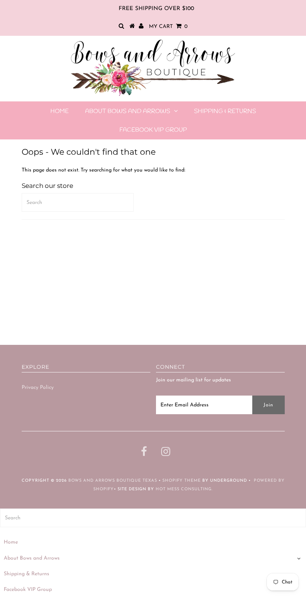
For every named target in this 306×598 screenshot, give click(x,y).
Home (59, 111)
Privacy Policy (38, 387)
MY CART (168, 26)
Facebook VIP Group (153, 130)
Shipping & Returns (225, 111)
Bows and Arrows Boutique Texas (112, 481)
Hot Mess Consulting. (184, 489)
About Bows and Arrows (127, 111)
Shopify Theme (181, 481)
